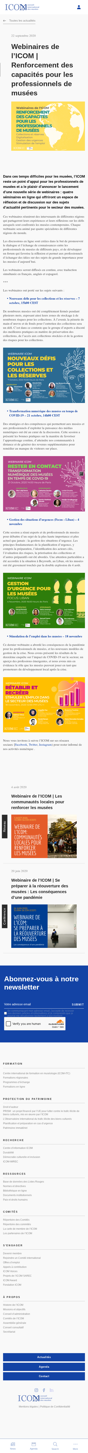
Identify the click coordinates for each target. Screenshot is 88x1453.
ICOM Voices (10, 1271)
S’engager (13, 1245)
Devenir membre (12, 1253)
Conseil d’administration (16, 1314)
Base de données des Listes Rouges (23, 1181)
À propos (11, 1297)
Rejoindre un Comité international (22, 1258)
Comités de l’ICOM (13, 1318)
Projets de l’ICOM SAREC (17, 1275)
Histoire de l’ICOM (13, 1304)
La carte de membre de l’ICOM (20, 1228)
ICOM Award (10, 1280)
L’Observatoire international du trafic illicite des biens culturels (37, 1118)
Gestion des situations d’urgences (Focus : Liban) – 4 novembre (44, 521)
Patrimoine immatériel (15, 1128)
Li (53, 1389)
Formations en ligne (14, 1086)
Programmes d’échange (16, 1082)
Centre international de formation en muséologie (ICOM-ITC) (36, 1073)
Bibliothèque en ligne (15, 1190)
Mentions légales (28, 1406)
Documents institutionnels (17, 1195)
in (38, 1389)
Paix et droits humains (15, 1199)
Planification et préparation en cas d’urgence (28, 1123)
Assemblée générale (14, 1323)
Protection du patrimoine (27, 1099)
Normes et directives (14, 1186)
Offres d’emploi (11, 1262)
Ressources (14, 1173)
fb (45, 1389)
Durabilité (8, 1152)
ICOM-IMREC (10, 1161)
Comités (10, 1211)
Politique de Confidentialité (55, 1406)
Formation (13, 1063)
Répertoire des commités (17, 1224)
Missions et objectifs (14, 1309)
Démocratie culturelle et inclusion (21, 1157)
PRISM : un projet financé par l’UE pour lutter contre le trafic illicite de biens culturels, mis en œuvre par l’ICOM (41, 1113)
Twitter (33, 744)
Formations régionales (15, 1077)
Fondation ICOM (12, 1284)
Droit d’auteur (10, 1107)
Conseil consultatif (13, 1327)
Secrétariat (9, 1331)
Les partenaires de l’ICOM (17, 1233)
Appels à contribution (15, 1267)
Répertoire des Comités (16, 1219)
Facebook (21, 744)
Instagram (45, 744)
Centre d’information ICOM (18, 1148)
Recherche (13, 1140)
